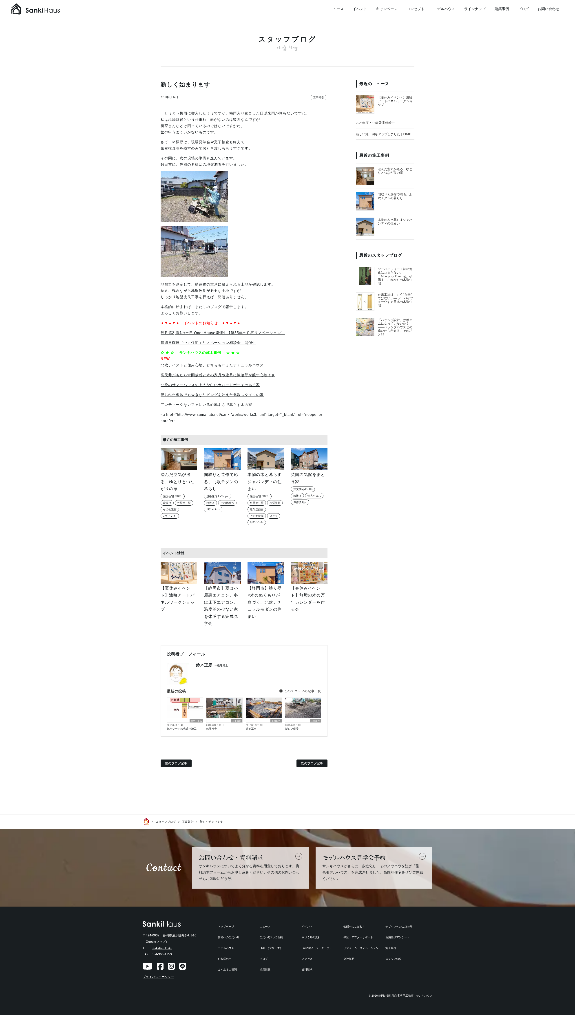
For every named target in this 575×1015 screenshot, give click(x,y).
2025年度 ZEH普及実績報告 (375, 123)
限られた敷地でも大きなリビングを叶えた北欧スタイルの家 (212, 395)
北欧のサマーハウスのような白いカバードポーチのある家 (210, 385)
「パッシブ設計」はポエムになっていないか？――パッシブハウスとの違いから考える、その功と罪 (395, 327)
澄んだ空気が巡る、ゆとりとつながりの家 (395, 170)
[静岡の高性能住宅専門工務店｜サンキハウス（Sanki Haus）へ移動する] (147, 821)
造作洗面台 (256, 509)
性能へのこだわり (354, 926)
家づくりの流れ (311, 937)
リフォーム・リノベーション (360, 948)
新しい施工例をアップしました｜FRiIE (383, 134)
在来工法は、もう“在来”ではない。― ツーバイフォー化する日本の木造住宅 (395, 300)
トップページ (226, 926)
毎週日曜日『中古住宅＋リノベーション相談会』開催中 (208, 343)
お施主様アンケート (397, 937)
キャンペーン (387, 9)
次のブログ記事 (312, 763)
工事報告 (318, 97)
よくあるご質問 (227, 969)
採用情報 (265, 969)
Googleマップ (156, 941)
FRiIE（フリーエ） (271, 948)
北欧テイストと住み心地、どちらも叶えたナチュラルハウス (212, 365)
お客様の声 (224, 958)
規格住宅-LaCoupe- (217, 496)
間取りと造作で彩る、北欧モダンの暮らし (395, 196)
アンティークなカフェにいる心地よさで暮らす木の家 (206, 405)
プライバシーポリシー (158, 977)
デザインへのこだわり (398, 926)
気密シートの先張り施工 (182, 728)
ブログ (523, 9)
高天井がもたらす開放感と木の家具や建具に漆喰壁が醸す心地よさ (218, 375)
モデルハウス (444, 9)
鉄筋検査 (211, 728)
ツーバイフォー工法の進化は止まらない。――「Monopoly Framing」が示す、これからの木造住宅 (395, 276)
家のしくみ (196, 721)
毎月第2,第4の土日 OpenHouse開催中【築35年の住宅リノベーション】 (223, 333)
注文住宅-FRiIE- (172, 496)
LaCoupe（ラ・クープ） (317, 948)
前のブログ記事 (176, 763)
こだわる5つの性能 (271, 937)
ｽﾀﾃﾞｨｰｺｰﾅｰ (170, 515)
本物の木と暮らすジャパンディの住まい (395, 221)
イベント (360, 9)
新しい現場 (292, 728)
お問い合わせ (548, 9)
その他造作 (170, 509)
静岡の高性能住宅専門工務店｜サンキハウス (405, 995)
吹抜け (167, 502)
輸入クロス (314, 495)
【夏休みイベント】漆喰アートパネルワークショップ (395, 101)
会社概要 (348, 958)
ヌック (274, 515)
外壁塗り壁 (184, 502)
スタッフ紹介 (393, 958)
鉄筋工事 (251, 728)
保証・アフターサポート (358, 937)
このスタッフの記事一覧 (302, 691)
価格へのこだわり (228, 937)
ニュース (336, 9)
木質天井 (275, 502)
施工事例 (390, 948)
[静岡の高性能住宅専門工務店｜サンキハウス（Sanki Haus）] (45, 9)
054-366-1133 (162, 948)
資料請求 (307, 969)
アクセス (307, 958)
